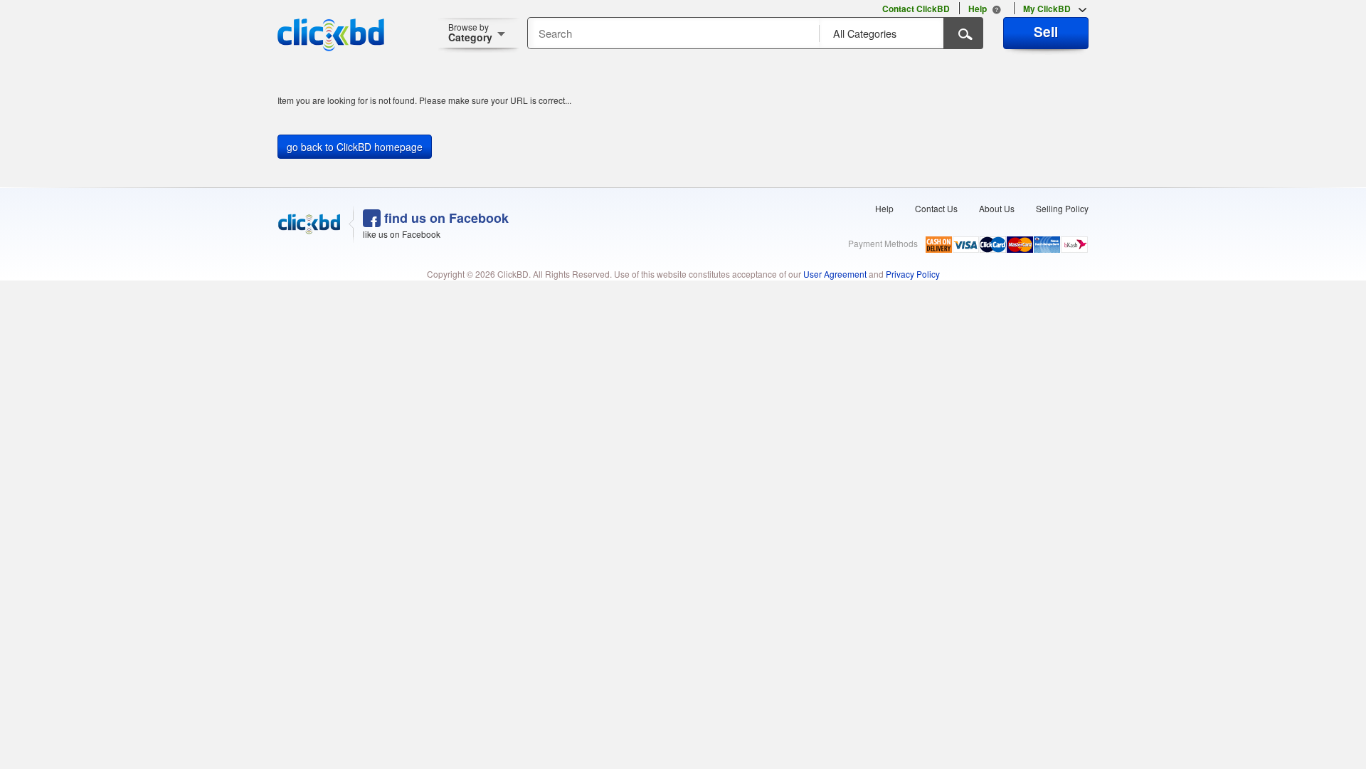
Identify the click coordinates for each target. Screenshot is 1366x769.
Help (884, 208)
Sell (1046, 31)
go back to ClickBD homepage (355, 147)
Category (470, 32)
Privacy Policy (913, 274)
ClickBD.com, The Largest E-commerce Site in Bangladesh (330, 35)
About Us (997, 208)
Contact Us (936, 208)
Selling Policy (1062, 208)
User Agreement (835, 274)
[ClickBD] (309, 224)
